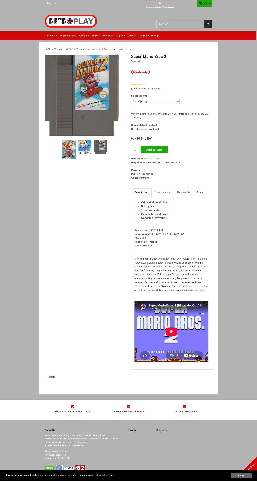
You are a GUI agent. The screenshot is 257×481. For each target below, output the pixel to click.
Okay (241, 475)
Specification (163, 192)
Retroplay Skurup (149, 35)
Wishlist (132, 35)
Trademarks (69, 35)
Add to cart (154, 149)
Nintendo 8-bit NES (64, 49)
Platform (105, 49)
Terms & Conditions (102, 35)
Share (199, 192)
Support (120, 35)
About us (84, 35)
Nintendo (136, 61)
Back (51, 376)
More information (105, 475)
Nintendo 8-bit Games (87, 49)
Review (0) (183, 192)
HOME (48, 49)
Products (51, 35)
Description (141, 192)
